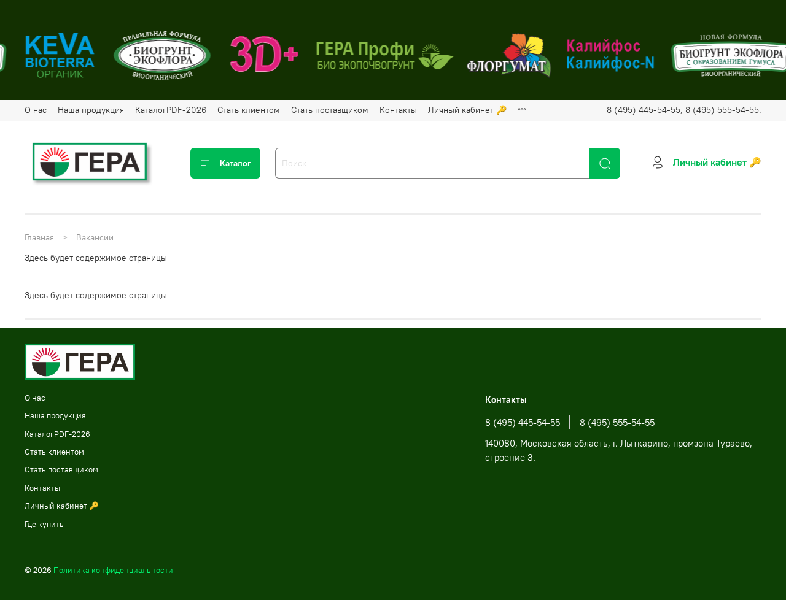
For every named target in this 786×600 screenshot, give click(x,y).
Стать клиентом (248, 109)
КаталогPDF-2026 (170, 109)
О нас (36, 109)
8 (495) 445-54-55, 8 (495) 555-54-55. (684, 109)
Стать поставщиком (329, 109)
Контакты (398, 109)
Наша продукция (91, 109)
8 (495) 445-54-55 (522, 422)
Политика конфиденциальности (113, 570)
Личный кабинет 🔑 (467, 109)
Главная (39, 237)
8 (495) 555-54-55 (617, 422)
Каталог (235, 163)
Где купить (44, 524)
